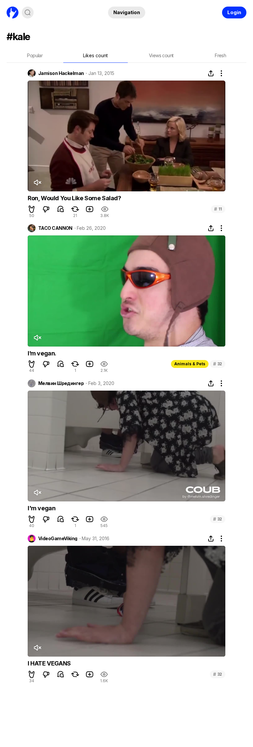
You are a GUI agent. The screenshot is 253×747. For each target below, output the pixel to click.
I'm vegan (41, 508)
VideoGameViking (57, 538)
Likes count (95, 55)
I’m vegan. (42, 353)
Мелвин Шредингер (61, 383)
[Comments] (61, 209)
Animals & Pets (189, 363)
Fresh (220, 55)
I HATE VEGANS (49, 663)
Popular (34, 55)
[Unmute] (37, 182)
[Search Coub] (28, 12)
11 (218, 209)
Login (234, 12)
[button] (32, 209)
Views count (161, 55)
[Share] (211, 73)
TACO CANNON (55, 228)
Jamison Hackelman (61, 73)
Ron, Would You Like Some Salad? (74, 198)
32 (217, 364)
